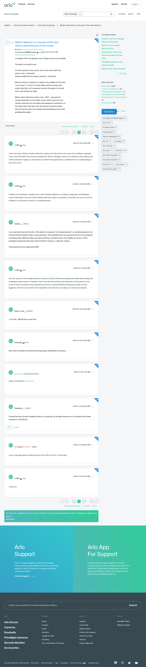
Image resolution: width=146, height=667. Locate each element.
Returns (82, 640)
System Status (84, 629)
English (7, 25)
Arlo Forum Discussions (24, 25)
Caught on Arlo (48, 636)
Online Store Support (87, 632)
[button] (8, 43)
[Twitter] (129, 663)
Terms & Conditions (47, 663)
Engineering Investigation (112, 92)
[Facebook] (115, 662)
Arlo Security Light (110, 169)
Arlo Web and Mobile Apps (113, 118)
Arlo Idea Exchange (46, 25)
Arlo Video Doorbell (110, 155)
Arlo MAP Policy (123, 621)
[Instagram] (122, 663)
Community (83, 625)
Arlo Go (105, 141)
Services (31, 4)
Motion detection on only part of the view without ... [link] (81, 25)
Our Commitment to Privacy (53, 643)
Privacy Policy (35, 663)
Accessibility (64, 663)
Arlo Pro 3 (106, 164)
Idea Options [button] (97, 35)
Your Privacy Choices (76, 663)
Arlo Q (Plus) (107, 146)
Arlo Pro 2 (119, 150)
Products (21, 4)
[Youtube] (136, 663)
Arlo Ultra (106, 150)
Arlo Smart (120, 164)
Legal (56, 663)
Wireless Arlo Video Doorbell (113, 69)
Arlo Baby (118, 141)
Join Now (121, 14)
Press (44, 629)
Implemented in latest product (32, 49)
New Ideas (29, 381)
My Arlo (124, 4)
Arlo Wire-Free (108, 127)
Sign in (131, 14)
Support (115, 4)
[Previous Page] (61, 132)
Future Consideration (111, 89)
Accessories (107, 132)
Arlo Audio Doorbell (110, 160)
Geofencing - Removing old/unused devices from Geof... (112, 55)
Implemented (107, 103)
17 (92, 132)
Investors (45, 632)
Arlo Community (11, 14)
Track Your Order (86, 636)
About (44, 621)
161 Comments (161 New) (25, 55)
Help (138, 14)
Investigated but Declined (113, 94)
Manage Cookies (94, 663)
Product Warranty (86, 643)
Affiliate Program (123, 625)
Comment (10, 519)
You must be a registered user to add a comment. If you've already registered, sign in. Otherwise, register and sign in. (51, 514)
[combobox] (98, 14)
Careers (45, 625)
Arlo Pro (106, 123)
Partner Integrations (110, 136)
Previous (108, 111)
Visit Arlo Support (22, 576)
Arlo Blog (45, 640)
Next (123, 111)
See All (123, 73)
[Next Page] (96, 132)
